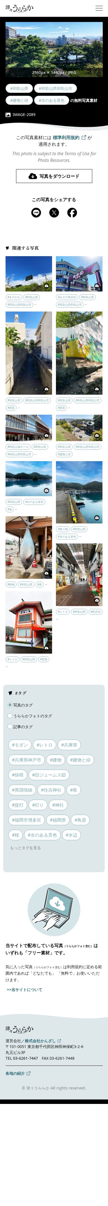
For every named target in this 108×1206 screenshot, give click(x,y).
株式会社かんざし (40, 1040)
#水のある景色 (42, 835)
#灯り (38, 805)
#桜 (15, 835)
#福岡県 (58, 820)
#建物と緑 (80, 760)
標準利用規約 (66, 137)
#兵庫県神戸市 (26, 760)
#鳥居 (80, 820)
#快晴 (18, 775)
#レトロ (45, 745)
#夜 (73, 790)
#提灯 (18, 805)
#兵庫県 (69, 745)
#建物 (55, 760)
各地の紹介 (15, 1073)
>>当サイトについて (24, 989)
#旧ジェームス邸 (49, 775)
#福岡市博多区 (26, 820)
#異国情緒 (22, 790)
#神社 (58, 805)
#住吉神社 (51, 790)
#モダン (20, 745)
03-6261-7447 (25, 1058)
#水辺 (71, 835)
